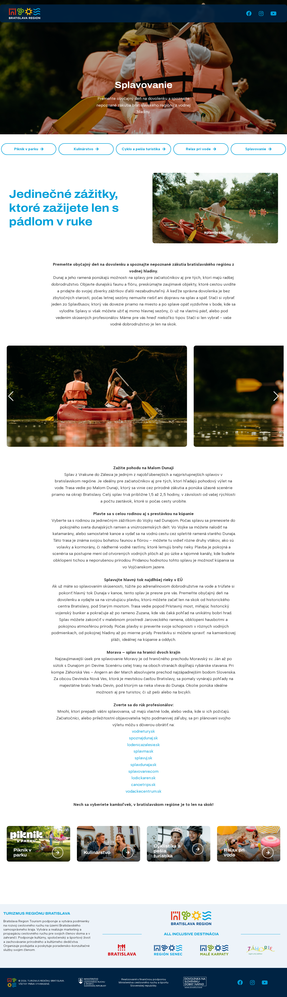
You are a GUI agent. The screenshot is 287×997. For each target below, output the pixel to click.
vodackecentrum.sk (143, 791)
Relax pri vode (234, 852)
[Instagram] (260, 13)
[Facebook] (248, 13)
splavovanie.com (143, 771)
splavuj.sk (143, 757)
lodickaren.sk (143, 777)
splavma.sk (143, 751)
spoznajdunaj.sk (143, 738)
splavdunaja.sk (143, 764)
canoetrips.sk (143, 784)
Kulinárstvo (97, 852)
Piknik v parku (22, 852)
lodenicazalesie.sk (143, 744)
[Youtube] (272, 13)
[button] (9, 396)
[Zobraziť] (57, 852)
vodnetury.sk (143, 731)
